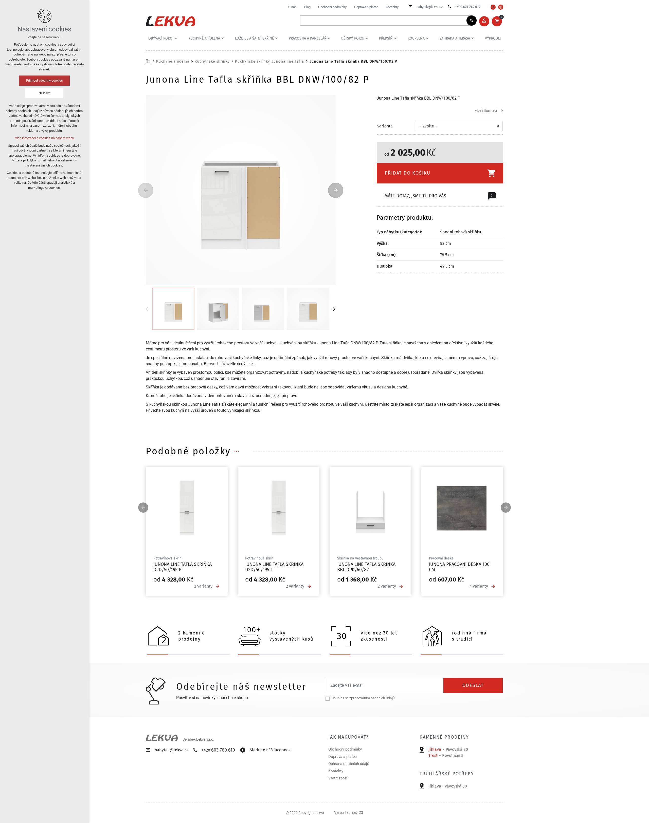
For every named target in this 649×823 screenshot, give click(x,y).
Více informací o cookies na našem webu (44, 138)
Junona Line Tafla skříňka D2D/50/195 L (274, 567)
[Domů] (149, 61)
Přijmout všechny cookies (44, 80)
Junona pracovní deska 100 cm (459, 567)
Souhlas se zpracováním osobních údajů (363, 698)
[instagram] (500, 7)
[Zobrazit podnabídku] (175, 38)
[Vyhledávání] (386, 20)
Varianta (385, 126)
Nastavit (44, 93)
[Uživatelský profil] (484, 21)
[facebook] (493, 7)
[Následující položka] (335, 190)
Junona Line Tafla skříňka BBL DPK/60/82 (366, 567)
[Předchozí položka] (145, 190)
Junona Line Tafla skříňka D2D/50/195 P (182, 567)
